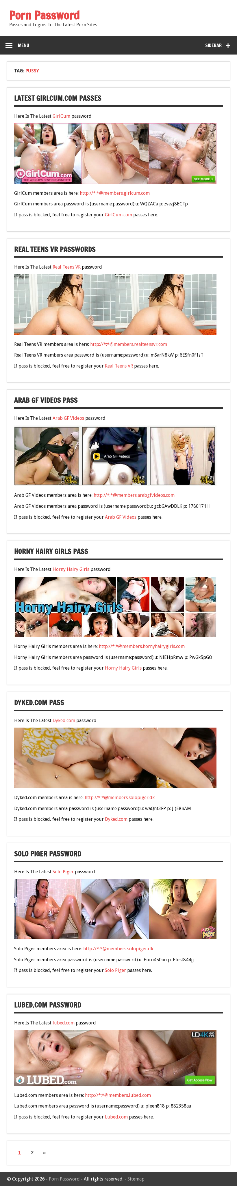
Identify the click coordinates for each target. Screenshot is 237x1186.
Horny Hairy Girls (71, 569)
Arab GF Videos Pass (46, 400)
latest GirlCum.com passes (57, 98)
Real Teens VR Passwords (55, 249)
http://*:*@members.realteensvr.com (128, 344)
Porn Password (64, 1179)
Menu (23, 45)
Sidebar (213, 45)
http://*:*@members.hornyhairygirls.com (142, 646)
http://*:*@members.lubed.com (118, 1095)
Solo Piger (63, 871)
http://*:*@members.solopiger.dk (120, 797)
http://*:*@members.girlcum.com (115, 193)
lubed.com (64, 1023)
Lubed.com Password (47, 1005)
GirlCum (61, 116)
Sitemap (136, 1179)
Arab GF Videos (68, 418)
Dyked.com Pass (39, 702)
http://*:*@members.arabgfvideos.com (134, 495)
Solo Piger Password (47, 854)
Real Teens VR (67, 267)
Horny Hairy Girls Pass (51, 551)
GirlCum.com (118, 215)
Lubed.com (116, 1117)
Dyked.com (64, 720)
